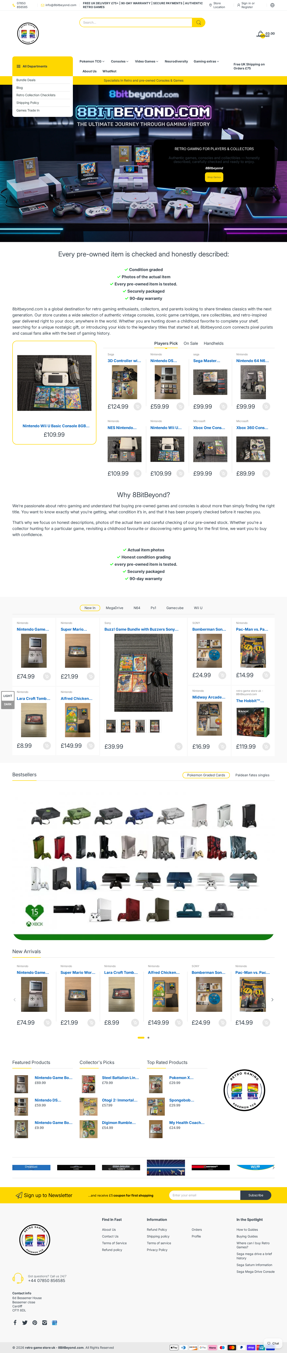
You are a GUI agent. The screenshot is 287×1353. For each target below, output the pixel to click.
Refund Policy (157, 1229)
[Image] (244, 1090)
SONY (196, 623)
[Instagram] (44, 1322)
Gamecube (175, 608)
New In (90, 608)
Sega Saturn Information (254, 1265)
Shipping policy (158, 1236)
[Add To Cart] (137, 406)
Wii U (198, 608)
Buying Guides (247, 1236)
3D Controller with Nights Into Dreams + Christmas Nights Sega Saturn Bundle (124, 361)
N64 (137, 608)
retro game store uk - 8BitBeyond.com (249, 692)
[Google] (54, 1322)
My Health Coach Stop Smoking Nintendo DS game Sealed (186, 1123)
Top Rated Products (167, 1062)
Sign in (246, 3)
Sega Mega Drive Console (256, 1271)
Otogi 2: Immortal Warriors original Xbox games (118, 1100)
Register (247, 7)
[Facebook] (15, 1322)
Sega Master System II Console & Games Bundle (209, 361)
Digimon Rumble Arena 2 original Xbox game (117, 1123)
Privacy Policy (157, 1250)
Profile (196, 1236)
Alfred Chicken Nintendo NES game (75, 698)
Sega (111, 354)
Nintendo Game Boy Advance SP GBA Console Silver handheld (53, 1078)
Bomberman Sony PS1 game (208, 629)
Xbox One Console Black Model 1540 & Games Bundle (210, 428)
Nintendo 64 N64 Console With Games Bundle (252, 361)
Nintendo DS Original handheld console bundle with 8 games (166, 361)
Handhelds (214, 343)
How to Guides (247, 1229)
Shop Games (214, 177)
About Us (109, 1229)
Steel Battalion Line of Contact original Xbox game (119, 1078)
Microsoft (199, 421)
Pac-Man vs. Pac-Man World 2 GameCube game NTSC (252, 629)
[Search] (198, 22)
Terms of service (159, 1243)
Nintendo (156, 354)
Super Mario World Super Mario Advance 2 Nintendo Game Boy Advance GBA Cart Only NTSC (77, 629)
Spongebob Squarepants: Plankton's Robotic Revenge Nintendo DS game (186, 1100)
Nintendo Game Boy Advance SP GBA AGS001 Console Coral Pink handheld (32, 629)
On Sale (191, 343)
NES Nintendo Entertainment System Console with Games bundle (122, 428)
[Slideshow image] (143, 163)
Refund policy (112, 1250)
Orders (197, 1229)
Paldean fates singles (252, 775)
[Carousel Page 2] (148, 1038)
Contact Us (110, 1236)
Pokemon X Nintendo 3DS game (187, 1078)
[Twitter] (25, 1322)
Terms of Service (114, 1243)
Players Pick (166, 343)
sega (196, 354)
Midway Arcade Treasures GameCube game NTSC (208, 697)
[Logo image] (31, 1167)
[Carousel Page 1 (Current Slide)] (141, 1038)
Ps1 (153, 608)
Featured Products (31, 1062)
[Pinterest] (34, 1322)
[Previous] (272, 999)
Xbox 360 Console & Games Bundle (253, 428)
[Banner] (143, 866)
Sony (107, 623)
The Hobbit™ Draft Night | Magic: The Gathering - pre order (250, 701)
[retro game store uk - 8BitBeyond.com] (28, 33)
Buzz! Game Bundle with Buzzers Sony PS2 (139, 629)
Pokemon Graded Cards (206, 775)
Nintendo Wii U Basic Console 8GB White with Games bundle (54, 426)
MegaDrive (114, 608)
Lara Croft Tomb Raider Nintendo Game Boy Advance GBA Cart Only (32, 698)
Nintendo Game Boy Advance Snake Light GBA (53, 1123)
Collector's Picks (97, 1062)
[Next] (14, 999)
